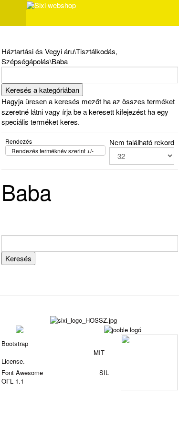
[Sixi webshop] (51, 5)
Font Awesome (22, 372)
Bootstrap (14, 343)
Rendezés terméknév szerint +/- (52, 151)
